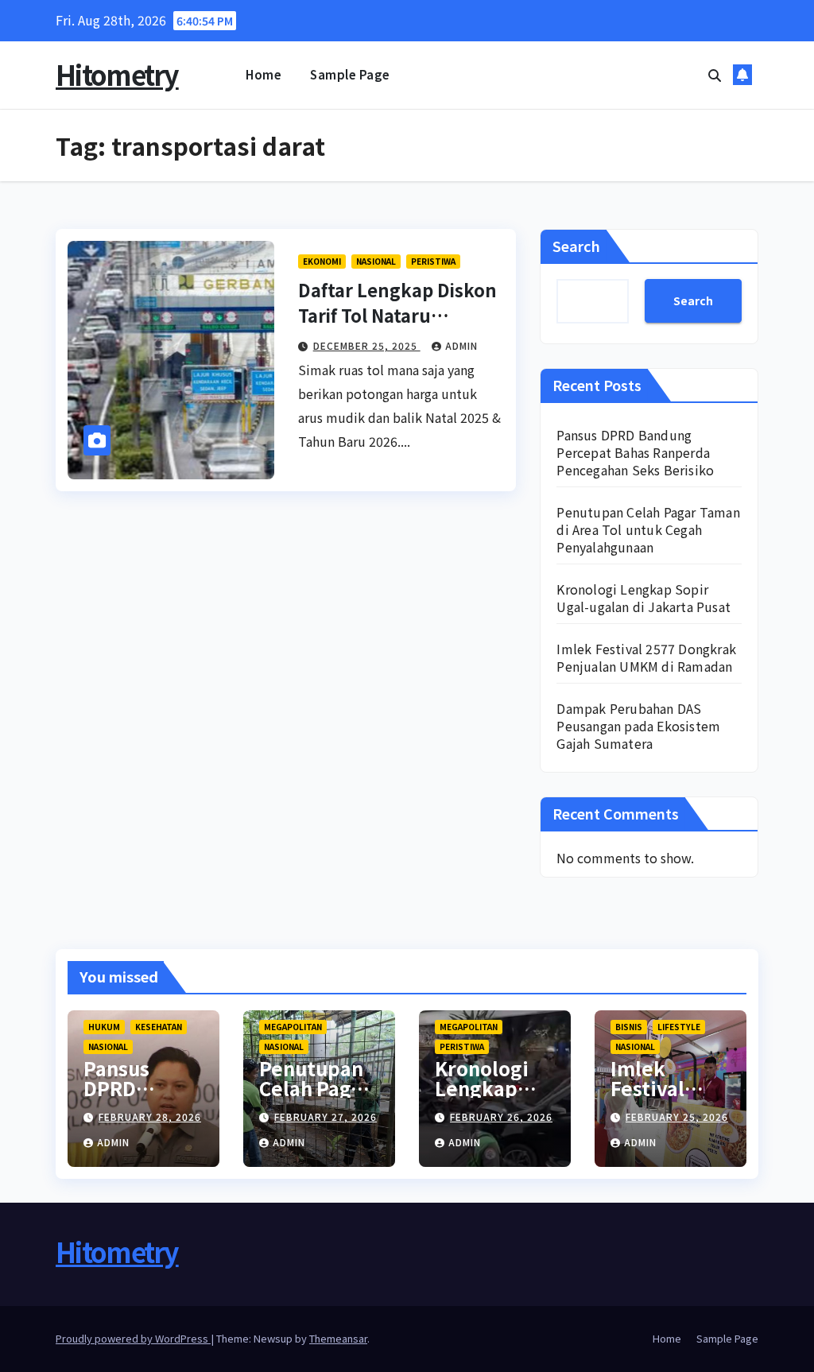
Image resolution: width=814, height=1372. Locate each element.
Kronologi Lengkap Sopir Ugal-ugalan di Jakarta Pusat (643, 597)
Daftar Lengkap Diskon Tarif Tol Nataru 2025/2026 (397, 315)
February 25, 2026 (677, 1116)
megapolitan (293, 1027)
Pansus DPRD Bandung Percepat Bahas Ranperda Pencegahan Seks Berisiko (635, 452)
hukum (104, 1027)
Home (263, 74)
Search (576, 245)
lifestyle (678, 1027)
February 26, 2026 (501, 1116)
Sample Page (350, 74)
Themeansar (338, 1338)
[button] (714, 74)
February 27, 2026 (325, 1116)
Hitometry (117, 74)
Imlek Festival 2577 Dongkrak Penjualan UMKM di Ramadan (646, 657)
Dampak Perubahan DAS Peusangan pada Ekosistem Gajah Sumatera (638, 726)
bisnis (628, 1027)
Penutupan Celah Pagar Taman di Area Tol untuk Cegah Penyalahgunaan (647, 529)
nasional (376, 261)
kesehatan (158, 1027)
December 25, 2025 (367, 345)
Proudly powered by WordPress (133, 1338)
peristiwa (433, 261)
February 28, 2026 (150, 1116)
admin (461, 345)
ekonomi (322, 261)
